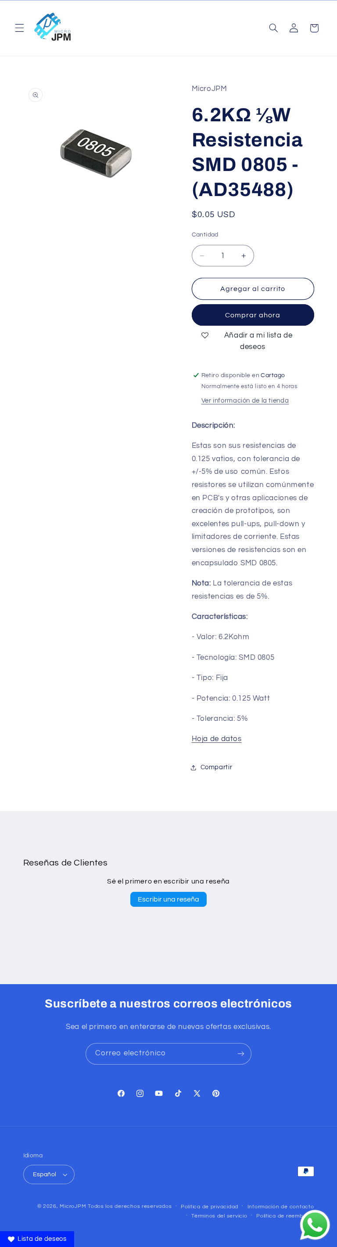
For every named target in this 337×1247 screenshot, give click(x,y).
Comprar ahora (253, 315)
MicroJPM (73, 1206)
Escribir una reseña (168, 899)
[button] (19, 28)
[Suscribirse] (241, 1054)
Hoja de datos (217, 739)
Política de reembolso (285, 1216)
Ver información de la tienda (245, 400)
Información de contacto (280, 1206)
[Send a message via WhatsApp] (315, 1225)
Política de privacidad (209, 1206)
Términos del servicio (219, 1216)
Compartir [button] (217, 767)
